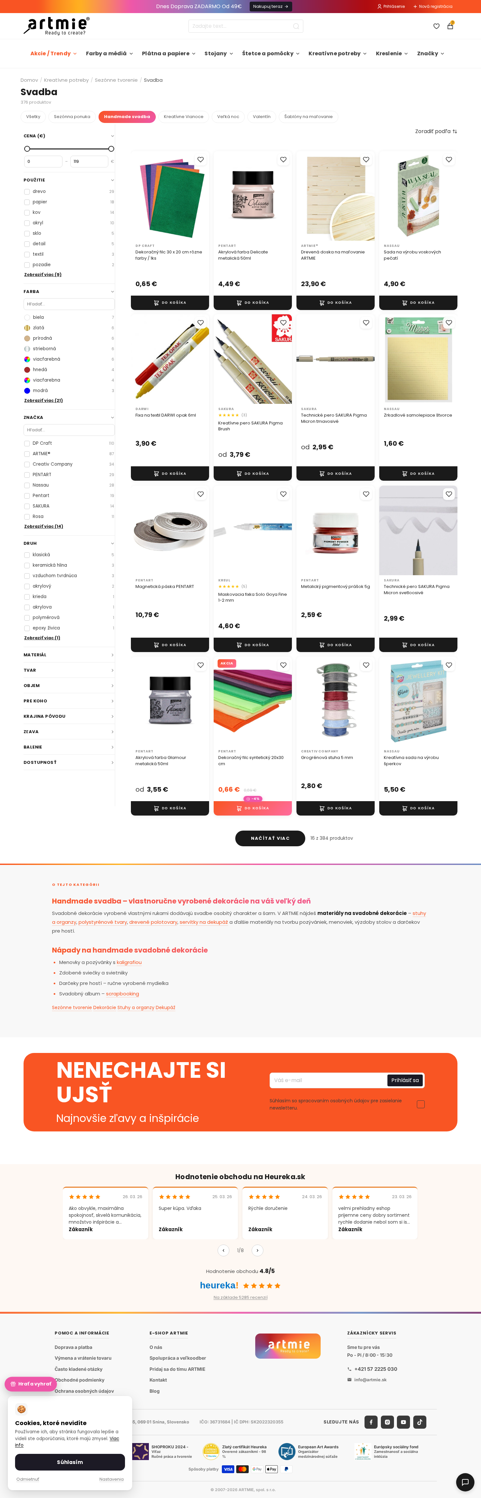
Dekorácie (104, 1007)
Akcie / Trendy (50, 53)
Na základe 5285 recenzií (241, 1297)
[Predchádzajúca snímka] (138, 196)
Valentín (262, 116)
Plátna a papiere (165, 53)
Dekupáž (165, 1007)
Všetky (33, 116)
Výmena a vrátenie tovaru (83, 1358)
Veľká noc (228, 116)
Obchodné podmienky (79, 1380)
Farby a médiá (106, 53)
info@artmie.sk (370, 1379)
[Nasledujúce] (257, 1250)
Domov (29, 80)
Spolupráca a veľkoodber (178, 1358)
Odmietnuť (27, 1479)
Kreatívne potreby (335, 53)
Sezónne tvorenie (116, 80)
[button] (436, 131)
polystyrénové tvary (103, 922)
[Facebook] (371, 1422)
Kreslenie (389, 53)
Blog (155, 1391)
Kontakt (158, 1380)
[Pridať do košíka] (170, 302)
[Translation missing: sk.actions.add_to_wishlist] (200, 159)
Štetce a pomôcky (268, 53)
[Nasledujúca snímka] (202, 196)
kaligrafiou (129, 962)
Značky (427, 53)
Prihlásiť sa (405, 1080)
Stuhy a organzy (135, 1007)
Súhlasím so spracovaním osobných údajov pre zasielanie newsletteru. (336, 1104)
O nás (156, 1347)
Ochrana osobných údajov (84, 1391)
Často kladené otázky (78, 1369)
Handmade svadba (127, 116)
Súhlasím (70, 1462)
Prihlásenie (394, 6)
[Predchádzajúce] (223, 1250)
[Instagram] (387, 1422)
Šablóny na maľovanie (308, 116)
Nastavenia (111, 1479)
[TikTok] (419, 1422)
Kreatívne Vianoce (184, 116)
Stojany (216, 53)
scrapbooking (122, 993)
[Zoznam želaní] (436, 26)
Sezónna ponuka (72, 116)
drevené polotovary (153, 922)
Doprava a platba (73, 1347)
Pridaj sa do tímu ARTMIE (177, 1369)
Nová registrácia (436, 6)
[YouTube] (403, 1422)
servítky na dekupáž (204, 922)
